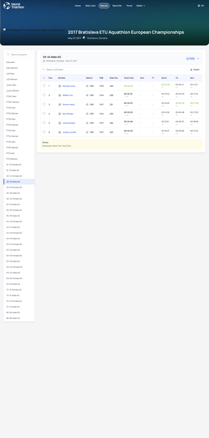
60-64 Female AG (14, 267)
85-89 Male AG (13, 318)
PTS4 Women (12, 136)
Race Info (117, 5)
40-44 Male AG (13, 227)
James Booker (69, 123)
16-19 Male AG (12, 170)
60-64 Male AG (13, 272)
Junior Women (12, 90)
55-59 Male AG (13, 261)
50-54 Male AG (13, 249)
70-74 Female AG (14, 289)
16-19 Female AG (13, 164)
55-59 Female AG (14, 255)
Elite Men (10, 62)
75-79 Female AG (14, 301)
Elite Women (12, 68)
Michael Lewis (69, 86)
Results (104, 5)
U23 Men (10, 73)
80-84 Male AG (13, 312)
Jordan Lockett (69, 132)
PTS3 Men (10, 119)
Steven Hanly (69, 104)
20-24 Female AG (14, 176)
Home (78, 5)
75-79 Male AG (13, 306)
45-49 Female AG (14, 232)
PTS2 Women (12, 113)
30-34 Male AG (13, 204)
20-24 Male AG (13, 181)
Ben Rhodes (68, 113)
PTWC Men (11, 96)
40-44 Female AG (14, 221)
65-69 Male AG (13, 284)
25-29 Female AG (14, 187)
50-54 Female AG (14, 244)
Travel (129, 5)
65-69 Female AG (14, 278)
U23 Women (11, 79)
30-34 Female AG (14, 198)
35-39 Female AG (14, 210)
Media (139, 5)
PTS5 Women (12, 147)
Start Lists (90, 5)
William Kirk (68, 95)
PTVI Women (11, 159)
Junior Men (11, 85)
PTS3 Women (12, 124)
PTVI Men (10, 153)
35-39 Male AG (13, 215)
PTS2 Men (10, 107)
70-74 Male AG (12, 295)
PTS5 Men (10, 141)
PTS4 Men (10, 130)
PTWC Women (12, 102)
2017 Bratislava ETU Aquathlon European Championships (126, 32)
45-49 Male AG (13, 238)
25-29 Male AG (13, 193)
